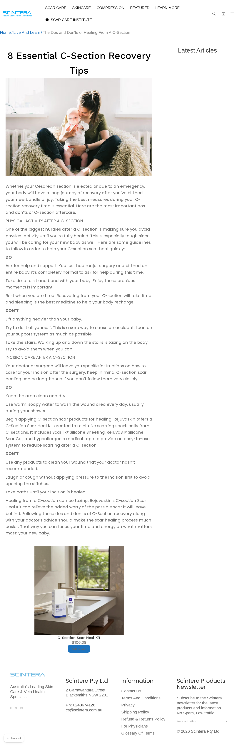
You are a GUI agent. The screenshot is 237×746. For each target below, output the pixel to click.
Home (5, 32)
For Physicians (134, 726)
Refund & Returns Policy (143, 719)
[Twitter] (16, 707)
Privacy (128, 705)
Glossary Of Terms (138, 733)
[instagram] (21, 707)
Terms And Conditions (141, 698)
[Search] (214, 14)
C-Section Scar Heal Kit (79, 637)
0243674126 (84, 705)
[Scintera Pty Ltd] (20, 14)
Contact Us (131, 691)
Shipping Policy (135, 712)
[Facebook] (11, 707)
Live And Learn (26, 32)
